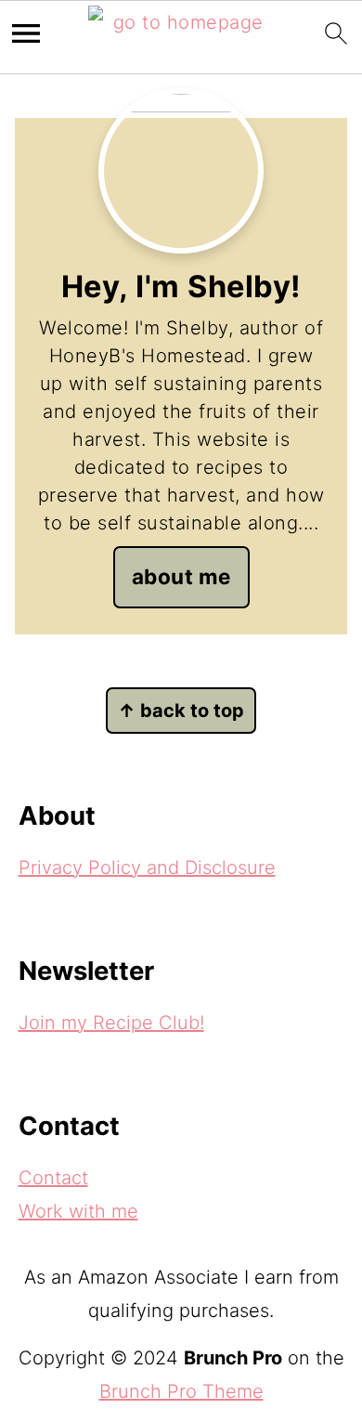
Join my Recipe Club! (111, 1022)
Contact (53, 1178)
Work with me (78, 1211)
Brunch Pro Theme (181, 1391)
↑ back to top (181, 710)
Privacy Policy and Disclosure (147, 867)
